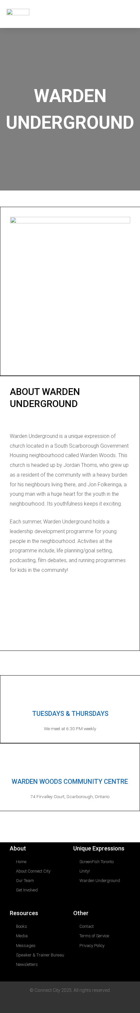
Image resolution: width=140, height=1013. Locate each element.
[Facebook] (70, 633)
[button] (127, 14)
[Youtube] (97, 1003)
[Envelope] (43, 1003)
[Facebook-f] (84, 1003)
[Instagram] (52, 633)
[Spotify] (88, 633)
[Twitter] (70, 1003)
